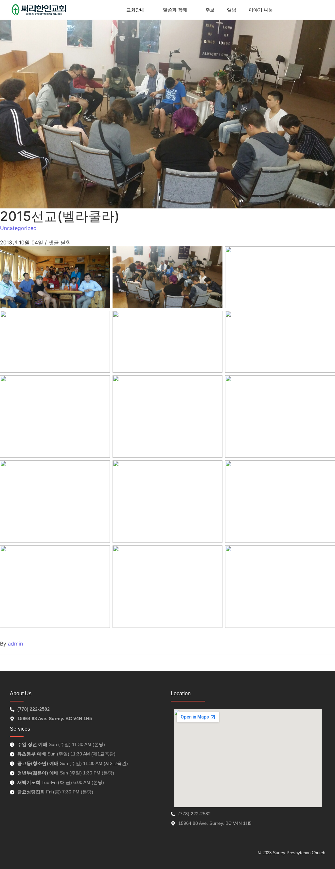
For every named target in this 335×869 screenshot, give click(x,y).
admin (15, 643)
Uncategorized (18, 228)
